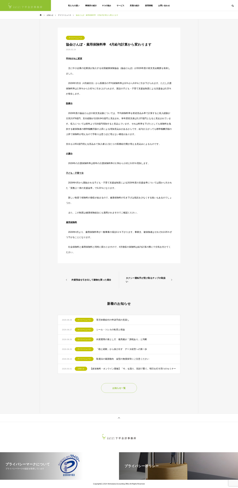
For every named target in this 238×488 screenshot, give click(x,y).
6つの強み (106, 5)
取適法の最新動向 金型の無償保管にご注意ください (122, 359)
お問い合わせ (164, 5)
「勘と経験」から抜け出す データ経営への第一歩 (121, 349)
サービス (120, 5)
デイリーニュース (75, 38)
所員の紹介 (135, 5)
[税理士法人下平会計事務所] (25, 5)
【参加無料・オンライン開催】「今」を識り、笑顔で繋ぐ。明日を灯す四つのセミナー (133, 368)
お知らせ (81, 369)
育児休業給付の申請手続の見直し (112, 320)
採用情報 (149, 5)
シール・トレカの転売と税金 (110, 329)
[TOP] (119, 417)
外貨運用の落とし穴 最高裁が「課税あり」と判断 (121, 339)
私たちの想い (74, 5)
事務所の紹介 (91, 5)
